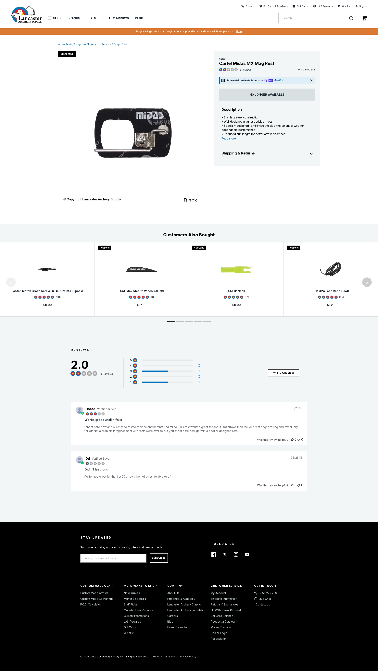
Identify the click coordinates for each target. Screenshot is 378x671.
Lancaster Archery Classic (184, 604)
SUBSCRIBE (159, 557)
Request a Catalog (223, 621)
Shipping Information (224, 598)
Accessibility (219, 638)
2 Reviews (246, 69)
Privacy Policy (188, 656)
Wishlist (346, 6)
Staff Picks (130, 604)
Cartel (222, 58)
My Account (218, 593)
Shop (57, 18)
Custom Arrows (115, 18)
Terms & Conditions (164, 656)
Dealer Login (219, 633)
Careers (172, 615)
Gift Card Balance (222, 615)
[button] (1, 282)
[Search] (353, 18)
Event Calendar (177, 627)
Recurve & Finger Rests (115, 44)
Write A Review (283, 372)
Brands (74, 18)
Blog (139, 18)
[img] (220, 70)
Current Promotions (136, 615)
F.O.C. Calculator (90, 604)
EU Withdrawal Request (226, 610)
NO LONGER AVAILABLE (267, 94)
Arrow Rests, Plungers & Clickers (77, 44)
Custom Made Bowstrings (96, 598)
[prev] (11, 282)
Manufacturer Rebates (138, 610)
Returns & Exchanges (224, 604)
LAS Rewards (132, 621)
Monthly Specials (135, 598)
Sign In (363, 6)
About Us (173, 593)
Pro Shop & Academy (181, 598)
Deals (91, 18)
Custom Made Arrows (94, 593)
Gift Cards (130, 627)
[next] (367, 282)
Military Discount (221, 627)
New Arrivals (132, 593)
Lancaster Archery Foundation (186, 610)
